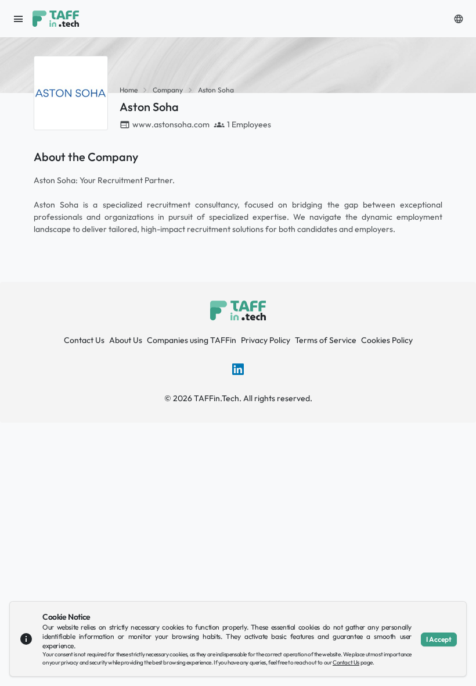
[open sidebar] (19, 19)
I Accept (439, 639)
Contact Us (84, 340)
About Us (125, 340)
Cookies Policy (387, 340)
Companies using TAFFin (191, 340)
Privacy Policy (265, 340)
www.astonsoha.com (171, 124)
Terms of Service (325, 340)
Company (168, 89)
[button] (458, 18)
